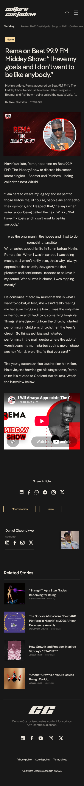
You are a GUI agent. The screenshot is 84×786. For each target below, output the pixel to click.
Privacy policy (24, 759)
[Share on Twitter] (62, 492)
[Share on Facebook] (29, 492)
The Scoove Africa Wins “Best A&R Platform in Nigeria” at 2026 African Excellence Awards (52, 620)
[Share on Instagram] (53, 492)
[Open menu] (76, 13)
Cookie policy (42, 759)
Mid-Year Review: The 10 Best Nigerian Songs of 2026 (36, 26)
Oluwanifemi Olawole (38, 629)
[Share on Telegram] (45, 492)
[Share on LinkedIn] (21, 492)
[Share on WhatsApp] (36, 492)
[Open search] (67, 13)
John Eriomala (35, 655)
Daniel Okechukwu (18, 102)
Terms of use (60, 759)
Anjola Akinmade (37, 598)
